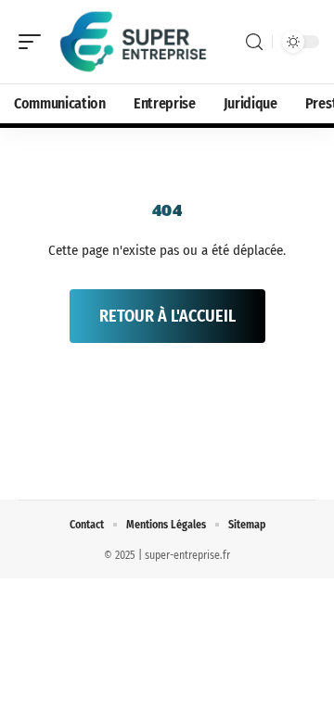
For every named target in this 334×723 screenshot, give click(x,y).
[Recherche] (254, 42)
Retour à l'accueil (167, 316)
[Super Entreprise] (133, 41)
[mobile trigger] (34, 41)
